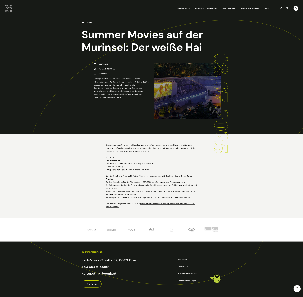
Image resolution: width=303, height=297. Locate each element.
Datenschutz (183, 266)
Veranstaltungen (183, 8)
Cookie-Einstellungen (187, 281)
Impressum (182, 259)
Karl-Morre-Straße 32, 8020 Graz (109, 260)
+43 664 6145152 (95, 267)
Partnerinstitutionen (250, 8)
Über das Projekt (229, 8)
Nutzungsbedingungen (187, 273)
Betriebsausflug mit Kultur (206, 8)
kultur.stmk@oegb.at (99, 273)
